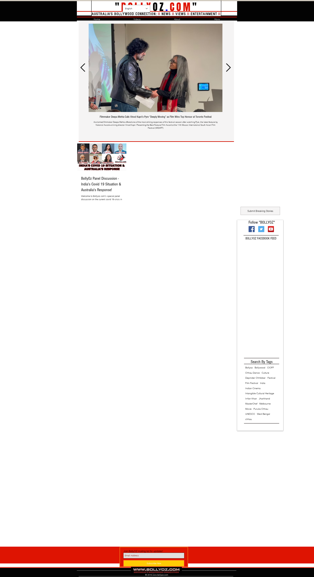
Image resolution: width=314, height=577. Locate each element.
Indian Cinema (253, 388)
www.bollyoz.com (160, 575)
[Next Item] (228, 67)
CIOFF (270, 367)
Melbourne (265, 403)
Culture (265, 372)
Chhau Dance (252, 372)
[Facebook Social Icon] (252, 229)
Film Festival (251, 383)
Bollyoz (249, 367)
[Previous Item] (82, 67)
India (262, 383)
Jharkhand (264, 398)
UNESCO (250, 413)
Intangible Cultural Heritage (259, 393)
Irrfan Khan (251, 398)
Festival (271, 377)
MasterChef (251, 403)
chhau (248, 419)
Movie (248, 408)
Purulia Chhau (260, 408)
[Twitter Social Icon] (261, 229)
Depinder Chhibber (255, 377)
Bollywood (260, 367)
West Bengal (263, 413)
